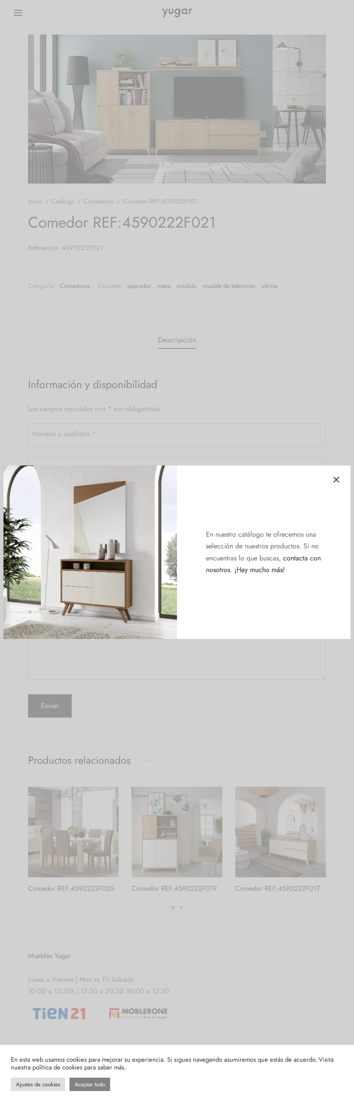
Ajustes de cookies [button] (38, 1084)
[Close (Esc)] (336, 479)
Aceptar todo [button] (90, 1084)
